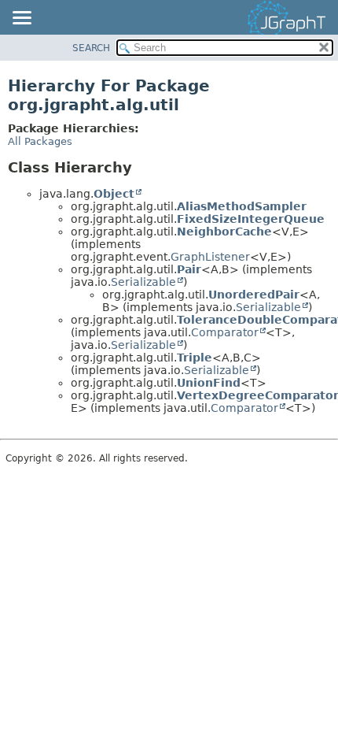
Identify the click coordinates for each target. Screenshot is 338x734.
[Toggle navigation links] (21, 19)
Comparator (225, 332)
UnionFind (209, 382)
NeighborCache (224, 231)
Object (114, 193)
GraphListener (210, 256)
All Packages (40, 141)
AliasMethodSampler (242, 206)
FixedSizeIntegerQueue (251, 219)
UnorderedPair (253, 294)
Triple (194, 357)
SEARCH (91, 48)
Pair (189, 269)
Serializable (143, 282)
